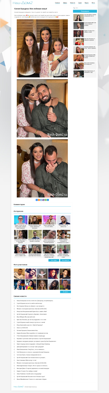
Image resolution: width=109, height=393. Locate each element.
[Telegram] (41, 200)
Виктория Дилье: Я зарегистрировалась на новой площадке (33, 368)
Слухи (80, 3)
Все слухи (53, 260)
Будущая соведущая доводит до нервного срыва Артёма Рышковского (36, 341)
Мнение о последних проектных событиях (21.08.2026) (31, 363)
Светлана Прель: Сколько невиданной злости (29, 355)
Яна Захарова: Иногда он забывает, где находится (30, 306)
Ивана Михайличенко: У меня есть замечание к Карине (32, 379)
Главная (57, 3)
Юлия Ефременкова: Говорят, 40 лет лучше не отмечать (32, 365)
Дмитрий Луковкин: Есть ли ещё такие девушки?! (30, 346)
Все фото (65, 292)
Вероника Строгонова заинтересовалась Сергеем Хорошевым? (34, 338)
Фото (93, 3)
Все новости (65, 260)
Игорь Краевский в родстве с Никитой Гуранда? (30, 325)
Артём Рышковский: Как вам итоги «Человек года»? (31, 376)
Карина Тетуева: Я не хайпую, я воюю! (27, 371)
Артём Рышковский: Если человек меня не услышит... (31, 357)
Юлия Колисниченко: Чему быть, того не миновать (30, 349)
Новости (72, 3)
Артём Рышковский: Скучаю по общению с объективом (32, 314)
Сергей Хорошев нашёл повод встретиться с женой (31, 322)
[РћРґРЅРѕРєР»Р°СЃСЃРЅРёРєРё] (39, 200)
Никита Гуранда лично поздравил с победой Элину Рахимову (33, 344)
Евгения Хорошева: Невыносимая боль (27, 330)
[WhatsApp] (46, 200)
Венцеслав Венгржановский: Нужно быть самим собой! (32, 311)
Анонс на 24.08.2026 (22, 328)
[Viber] (43, 200)
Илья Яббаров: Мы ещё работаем (26, 317)
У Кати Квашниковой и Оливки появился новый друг (31, 336)
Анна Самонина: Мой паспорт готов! (26, 360)
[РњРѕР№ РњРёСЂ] (48, 200)
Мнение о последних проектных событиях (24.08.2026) (31, 309)
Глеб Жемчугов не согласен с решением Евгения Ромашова (33, 352)
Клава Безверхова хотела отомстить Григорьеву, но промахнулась (35, 300)
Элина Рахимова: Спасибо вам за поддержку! (29, 374)
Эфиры (65, 3)
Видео (86, 3)
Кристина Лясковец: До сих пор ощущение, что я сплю (31, 319)
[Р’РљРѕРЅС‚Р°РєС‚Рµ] (37, 200)
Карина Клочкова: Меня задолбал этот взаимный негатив (32, 333)
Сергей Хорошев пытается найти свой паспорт (29, 303)
